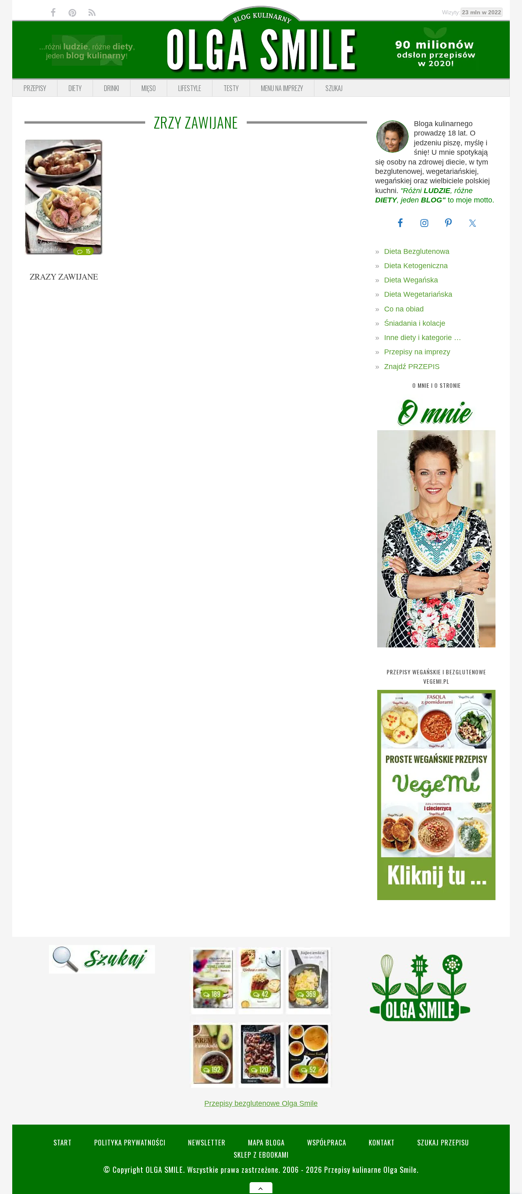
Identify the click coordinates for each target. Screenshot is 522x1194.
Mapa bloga (266, 1142)
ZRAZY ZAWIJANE (64, 276)
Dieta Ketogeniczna (416, 266)
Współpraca (326, 1142)
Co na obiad (404, 309)
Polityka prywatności (130, 1142)
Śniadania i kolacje (414, 323)
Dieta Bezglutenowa (416, 251)
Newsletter (207, 1142)
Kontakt (382, 1142)
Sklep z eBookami (261, 1155)
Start (62, 1142)
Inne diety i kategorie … (422, 338)
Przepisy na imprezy (417, 352)
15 (88, 251)
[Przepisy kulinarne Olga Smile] (261, 50)
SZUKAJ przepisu (443, 1142)
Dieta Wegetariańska (418, 294)
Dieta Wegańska (411, 280)
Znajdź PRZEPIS (412, 366)
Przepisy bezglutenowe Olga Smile (261, 1103)
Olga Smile (164, 1169)
